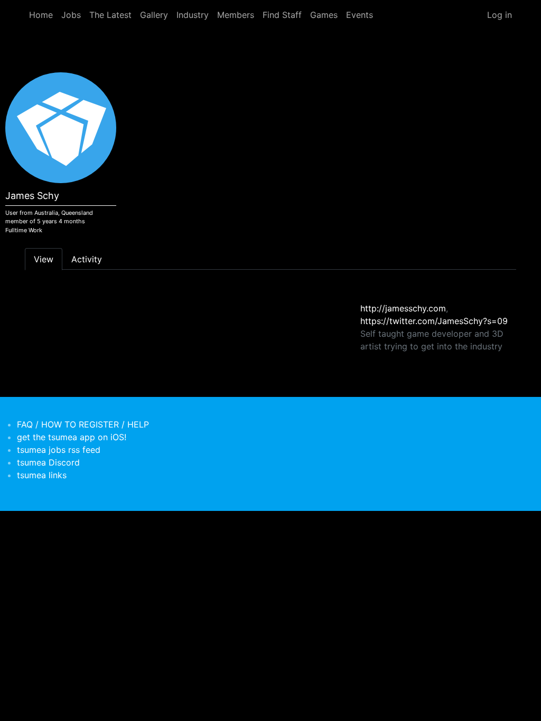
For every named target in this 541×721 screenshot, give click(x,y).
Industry (192, 15)
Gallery (154, 15)
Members (235, 15)
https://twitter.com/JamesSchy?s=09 (434, 321)
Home (41, 15)
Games (324, 15)
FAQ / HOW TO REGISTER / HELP (83, 424)
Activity (86, 259)
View (43, 259)
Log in (499, 15)
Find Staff (282, 15)
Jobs (71, 15)
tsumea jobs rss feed (58, 449)
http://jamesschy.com (403, 308)
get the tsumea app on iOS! (71, 437)
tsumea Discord (48, 462)
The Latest (110, 15)
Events (359, 15)
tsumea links (42, 475)
